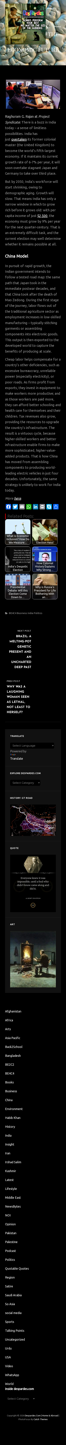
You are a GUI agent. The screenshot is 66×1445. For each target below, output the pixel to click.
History (10, 1126)
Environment (14, 1109)
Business (22, 613)
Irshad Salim (13, 1162)
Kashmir (10, 1171)
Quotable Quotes (17, 1268)
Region (10, 1277)
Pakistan (10, 1233)
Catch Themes (41, 1419)
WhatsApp (12, 1375)
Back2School (14, 1046)
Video (9, 1366)
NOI (8, 1215)
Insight (9, 1144)
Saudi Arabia (13, 1295)
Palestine (11, 1242)
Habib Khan (12, 1117)
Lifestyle (11, 1188)
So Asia (10, 1304)
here (17, 498)
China (9, 1100)
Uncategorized (15, 1339)
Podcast (10, 1250)
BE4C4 (12, 613)
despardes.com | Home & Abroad (41, 1415)
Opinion (10, 1224)
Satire (9, 1286)
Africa (9, 1020)
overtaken (19, 139)
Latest (9, 1179)
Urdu (8, 1348)
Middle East (13, 1197)
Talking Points (14, 1330)
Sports (9, 1321)
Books (9, 1082)
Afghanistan (13, 1011)
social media (13, 1313)
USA (8, 1357)
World (9, 1383)
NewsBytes (13, 1206)
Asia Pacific (12, 1038)
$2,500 (42, 216)
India (30, 613)
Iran (7, 1153)
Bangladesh (13, 1055)
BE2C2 (9, 1064)
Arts (8, 1029)
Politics (38, 613)
